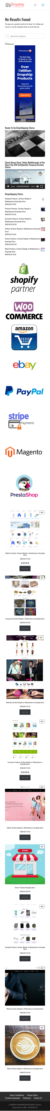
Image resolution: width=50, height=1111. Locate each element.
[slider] (23, 186)
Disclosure (27, 1098)
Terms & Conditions (17, 1095)
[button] (25, 179)
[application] (25, 179)
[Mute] (37, 186)
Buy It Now (25, 568)
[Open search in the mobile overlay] (25, 36)
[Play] (8, 186)
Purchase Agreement (12, 1098)
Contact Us (38, 1098)
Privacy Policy (32, 1095)
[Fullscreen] (41, 186)
